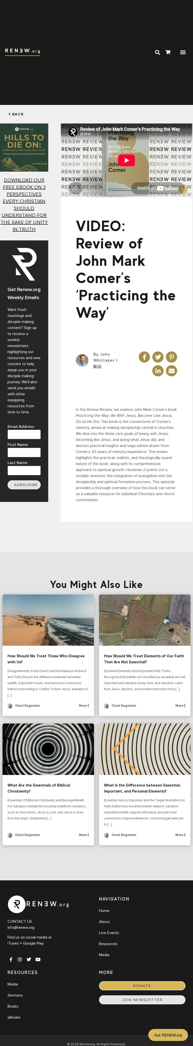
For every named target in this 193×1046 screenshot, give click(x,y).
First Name (18, 445)
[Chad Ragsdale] (10, 707)
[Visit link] (168, 53)
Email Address (21, 427)
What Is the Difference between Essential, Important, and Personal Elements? (144, 749)
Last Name (17, 463)
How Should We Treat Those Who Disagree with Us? (48, 620)
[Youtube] (37, 959)
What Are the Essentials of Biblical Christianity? (48, 749)
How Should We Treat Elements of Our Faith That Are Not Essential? (144, 620)
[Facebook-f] (10, 959)
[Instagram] (19, 959)
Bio (97, 366)
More (83, 705)
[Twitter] (28, 959)
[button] (182, 52)
